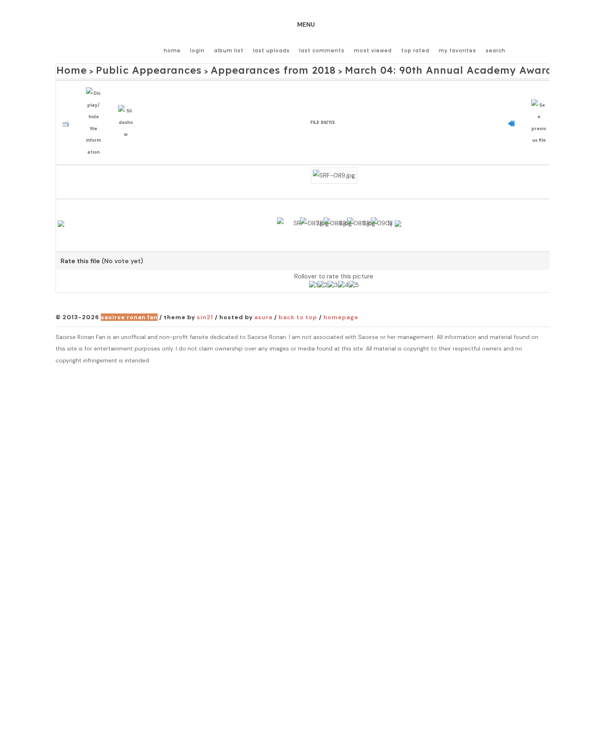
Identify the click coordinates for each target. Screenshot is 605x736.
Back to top (298, 312)
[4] (343, 280)
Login (197, 50)
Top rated (415, 50)
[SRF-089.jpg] (334, 155)
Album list (229, 50)
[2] (323, 280)
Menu (306, 25)
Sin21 (205, 312)
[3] (333, 280)
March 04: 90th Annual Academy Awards (364, 68)
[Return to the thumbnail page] (67, 111)
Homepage (340, 312)
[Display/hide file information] (95, 111)
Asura (263, 312)
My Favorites (457, 50)
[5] (354, 280)
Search (495, 50)
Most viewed (373, 50)
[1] (313, 280)
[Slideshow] (128, 111)
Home (172, 50)
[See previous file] (541, 111)
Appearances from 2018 (225, 68)
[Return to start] (513, 111)
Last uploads (271, 50)
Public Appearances (128, 68)
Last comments (321, 50)
